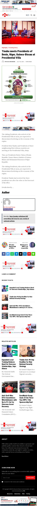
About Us (10, 493)
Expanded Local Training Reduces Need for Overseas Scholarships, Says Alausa (22, 288)
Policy (28, 493)
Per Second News (10, 61)
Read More (5, 456)
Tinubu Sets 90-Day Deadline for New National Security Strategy (21, 297)
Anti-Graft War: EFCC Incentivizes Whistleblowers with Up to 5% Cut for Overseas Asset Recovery (21, 307)
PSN (24, 491)
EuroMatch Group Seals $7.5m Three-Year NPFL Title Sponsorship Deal (21, 315)
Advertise (17, 493)
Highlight (4, 47)
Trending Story (13, 47)
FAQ (23, 493)
